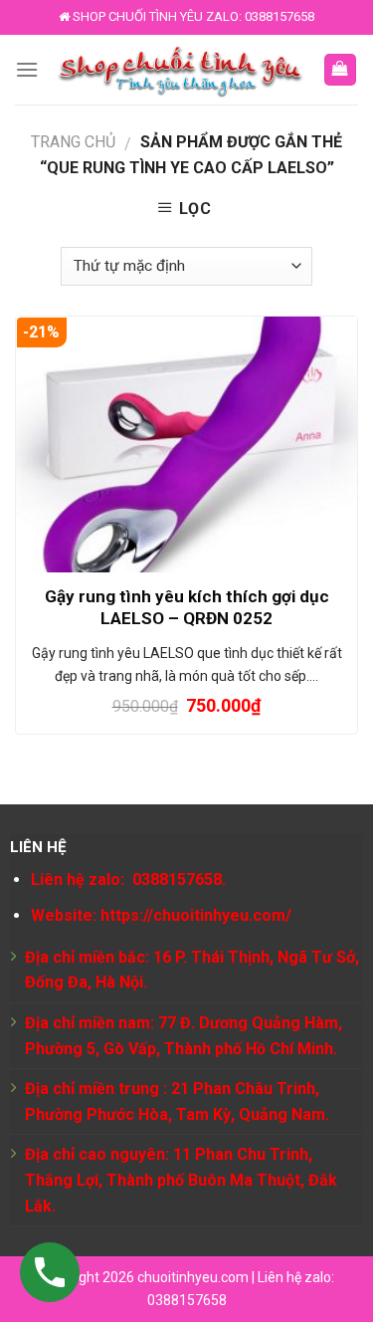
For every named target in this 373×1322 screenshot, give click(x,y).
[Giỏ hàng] (340, 70)
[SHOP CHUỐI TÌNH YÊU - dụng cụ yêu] (180, 70)
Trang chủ (73, 141)
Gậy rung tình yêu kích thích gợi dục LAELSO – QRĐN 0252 (187, 607)
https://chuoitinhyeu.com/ (195, 915)
